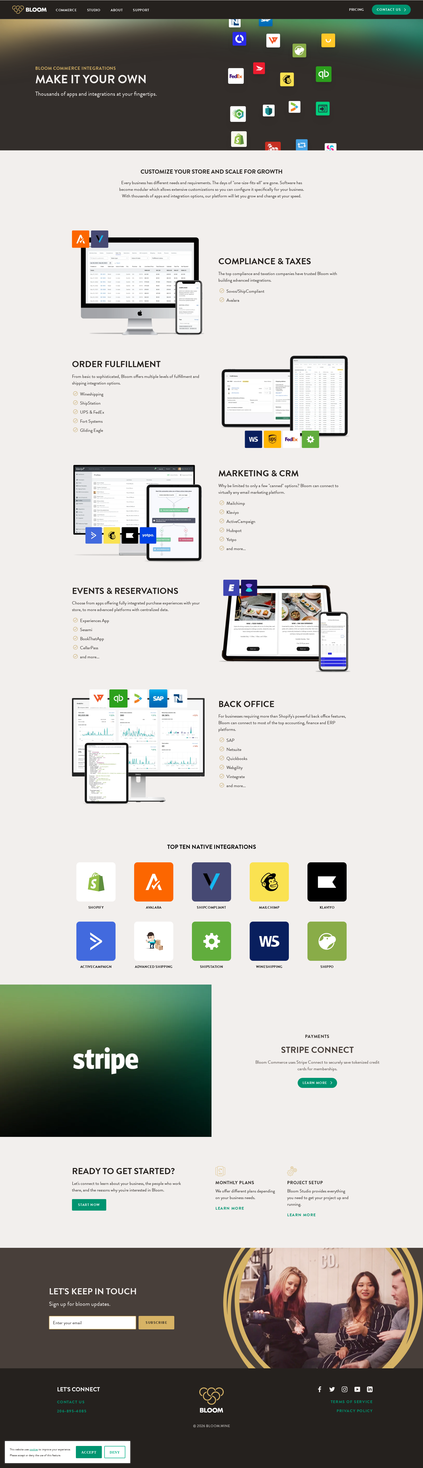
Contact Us (71, 1402)
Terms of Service (352, 1402)
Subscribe (156, 1322)
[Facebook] (319, 1388)
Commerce (66, 10)
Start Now (89, 1204)
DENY (115, 1452)
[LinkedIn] (370, 1388)
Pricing (356, 9)
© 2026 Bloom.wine (211, 1426)
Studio (93, 10)
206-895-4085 (72, 1411)
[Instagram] (344, 1388)
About (117, 10)
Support (141, 10)
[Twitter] (332, 1388)
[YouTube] (357, 1388)
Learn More (229, 1208)
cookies (34, 1449)
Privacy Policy (355, 1411)
